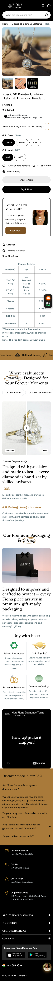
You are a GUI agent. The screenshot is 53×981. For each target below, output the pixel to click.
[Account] (43, 6)
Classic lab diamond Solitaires (27, 24)
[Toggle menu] (4, 6)
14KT (7, 157)
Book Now (15, 230)
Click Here (7, 807)
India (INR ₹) (12, 965)
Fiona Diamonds (18, 975)
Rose (35, 142)
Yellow (8, 142)
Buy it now (26, 189)
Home (5, 24)
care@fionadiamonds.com (22, 882)
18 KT (20, 157)
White (22, 142)
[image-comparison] (26, 428)
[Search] (46, 15)
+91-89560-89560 (20, 868)
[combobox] (26, 15)
